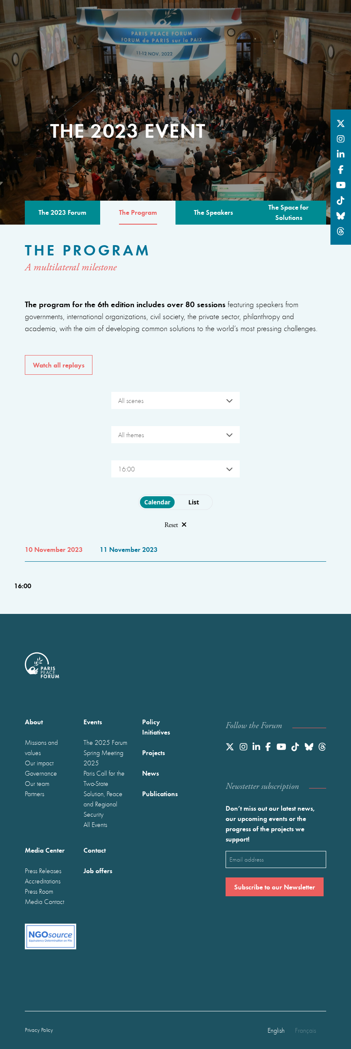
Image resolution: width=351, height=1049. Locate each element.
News (150, 772)
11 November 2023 (129, 549)
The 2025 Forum (105, 742)
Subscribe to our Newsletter (274, 886)
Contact (94, 849)
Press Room (39, 891)
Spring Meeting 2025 (103, 757)
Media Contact (44, 901)
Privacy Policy (39, 1030)
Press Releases (43, 870)
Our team (37, 783)
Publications (160, 793)
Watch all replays (58, 364)
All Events (95, 824)
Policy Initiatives (156, 726)
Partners (34, 793)
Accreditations (42, 881)
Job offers (97, 870)
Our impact (39, 763)
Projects (153, 752)
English (276, 1030)
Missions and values (41, 747)
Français (305, 1030)
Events (92, 721)
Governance (41, 773)
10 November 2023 (54, 549)
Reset (171, 525)
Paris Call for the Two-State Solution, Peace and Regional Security (104, 793)
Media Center (45, 849)
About (34, 721)
